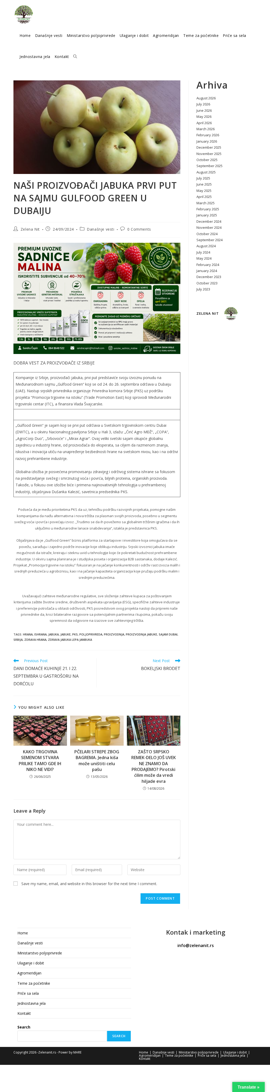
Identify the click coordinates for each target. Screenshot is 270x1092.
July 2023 (203, 289)
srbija (18, 640)
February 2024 (207, 264)
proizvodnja (114, 634)
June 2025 (204, 184)
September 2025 (209, 165)
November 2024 (208, 227)
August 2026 (206, 98)
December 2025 (208, 147)
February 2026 (207, 135)
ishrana (40, 634)
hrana (28, 634)
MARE (77, 1052)
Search (23, 1027)
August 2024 (206, 246)
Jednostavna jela (31, 1003)
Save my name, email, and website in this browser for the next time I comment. (89, 883)
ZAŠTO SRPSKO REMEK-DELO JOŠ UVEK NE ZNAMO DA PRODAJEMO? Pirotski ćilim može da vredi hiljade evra (153, 766)
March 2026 (205, 129)
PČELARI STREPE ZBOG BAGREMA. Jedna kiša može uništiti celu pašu (96, 760)
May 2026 (203, 116)
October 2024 (207, 233)
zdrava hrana (35, 640)
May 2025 (203, 190)
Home (22, 932)
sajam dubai (168, 634)
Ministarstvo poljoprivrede (39, 952)
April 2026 (204, 122)
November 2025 (208, 153)
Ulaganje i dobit (30, 962)
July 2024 (203, 252)
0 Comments (139, 229)
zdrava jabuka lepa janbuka (70, 640)
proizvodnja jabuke (141, 634)
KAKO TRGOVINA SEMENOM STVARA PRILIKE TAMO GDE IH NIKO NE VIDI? (40, 760)
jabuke (65, 634)
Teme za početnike (33, 983)
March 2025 (205, 203)
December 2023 (208, 276)
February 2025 (207, 209)
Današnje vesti (100, 229)
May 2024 (203, 258)
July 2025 (203, 178)
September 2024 (209, 239)
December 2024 (208, 221)
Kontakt (24, 1013)
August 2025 (206, 172)
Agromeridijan (29, 972)
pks (75, 634)
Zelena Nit (30, 229)
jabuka (53, 634)
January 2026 (206, 141)
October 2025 (207, 159)
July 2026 (203, 104)
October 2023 (207, 283)
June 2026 (204, 110)
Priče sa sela (28, 993)
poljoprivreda (90, 634)
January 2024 (206, 270)
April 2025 (204, 196)
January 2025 (206, 215)
